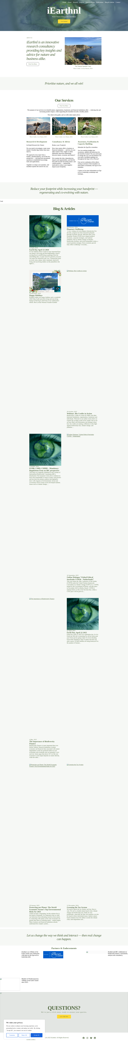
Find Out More (32, 64)
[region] (24, 1029)
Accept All (36, 1035)
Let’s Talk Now (64, 1016)
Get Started (64, 21)
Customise (12, 1035)
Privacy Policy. (31, 1039)
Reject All (24, 1035)
